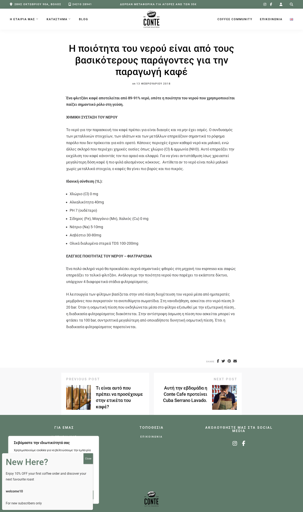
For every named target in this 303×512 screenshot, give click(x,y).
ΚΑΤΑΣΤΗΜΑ (57, 19)
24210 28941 (82, 4)
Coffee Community (234, 19)
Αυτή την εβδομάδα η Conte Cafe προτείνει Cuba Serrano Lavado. (185, 394)
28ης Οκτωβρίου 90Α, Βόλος (37, 4)
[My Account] (281, 4)
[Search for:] (291, 4)
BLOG (83, 19)
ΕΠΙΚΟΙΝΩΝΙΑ (271, 19)
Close (88, 458)
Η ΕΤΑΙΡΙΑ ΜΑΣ (22, 19)
